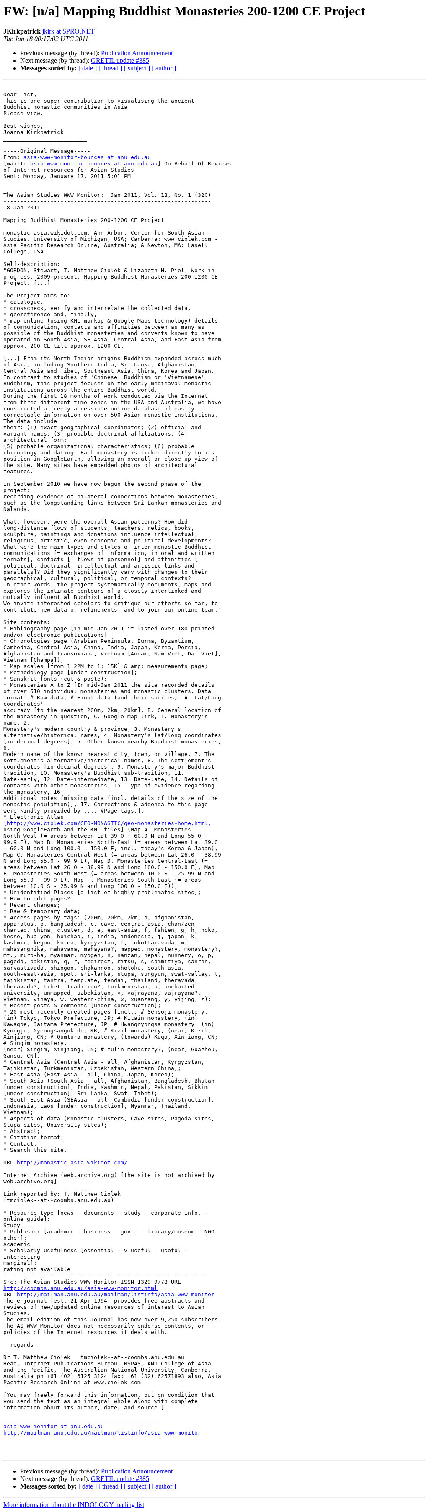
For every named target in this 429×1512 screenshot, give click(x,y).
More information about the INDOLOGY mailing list (73, 1504)
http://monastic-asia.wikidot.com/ (72, 1162)
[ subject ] (137, 68)
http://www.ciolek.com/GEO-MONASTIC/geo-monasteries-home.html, (109, 823)
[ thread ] (110, 68)
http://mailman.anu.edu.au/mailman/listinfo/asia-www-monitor (115, 1294)
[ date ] (87, 68)
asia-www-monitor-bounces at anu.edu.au (87, 157)
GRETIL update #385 (120, 60)
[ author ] (164, 68)
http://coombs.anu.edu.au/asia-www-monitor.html (80, 1288)
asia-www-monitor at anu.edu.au (53, 1426)
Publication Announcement (137, 53)
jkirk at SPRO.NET (68, 31)
